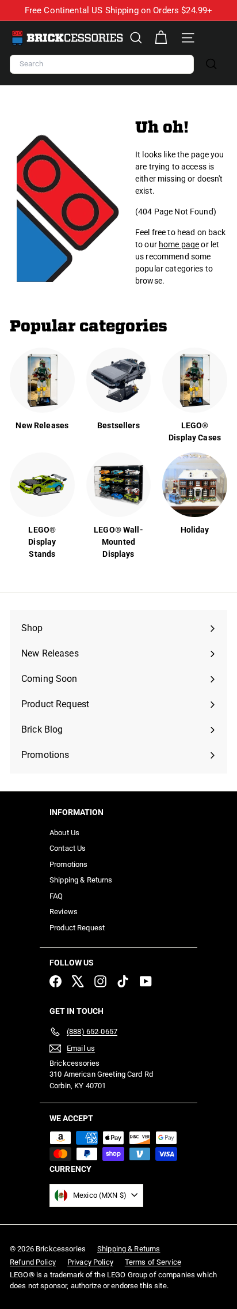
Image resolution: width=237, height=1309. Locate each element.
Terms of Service (153, 1262)
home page (179, 244)
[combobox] (102, 64)
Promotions (68, 864)
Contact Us (67, 848)
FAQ (56, 896)
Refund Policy (33, 1262)
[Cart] (160, 38)
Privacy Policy (90, 1262)
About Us (64, 832)
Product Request (77, 927)
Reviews (63, 911)
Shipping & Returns (81, 880)
